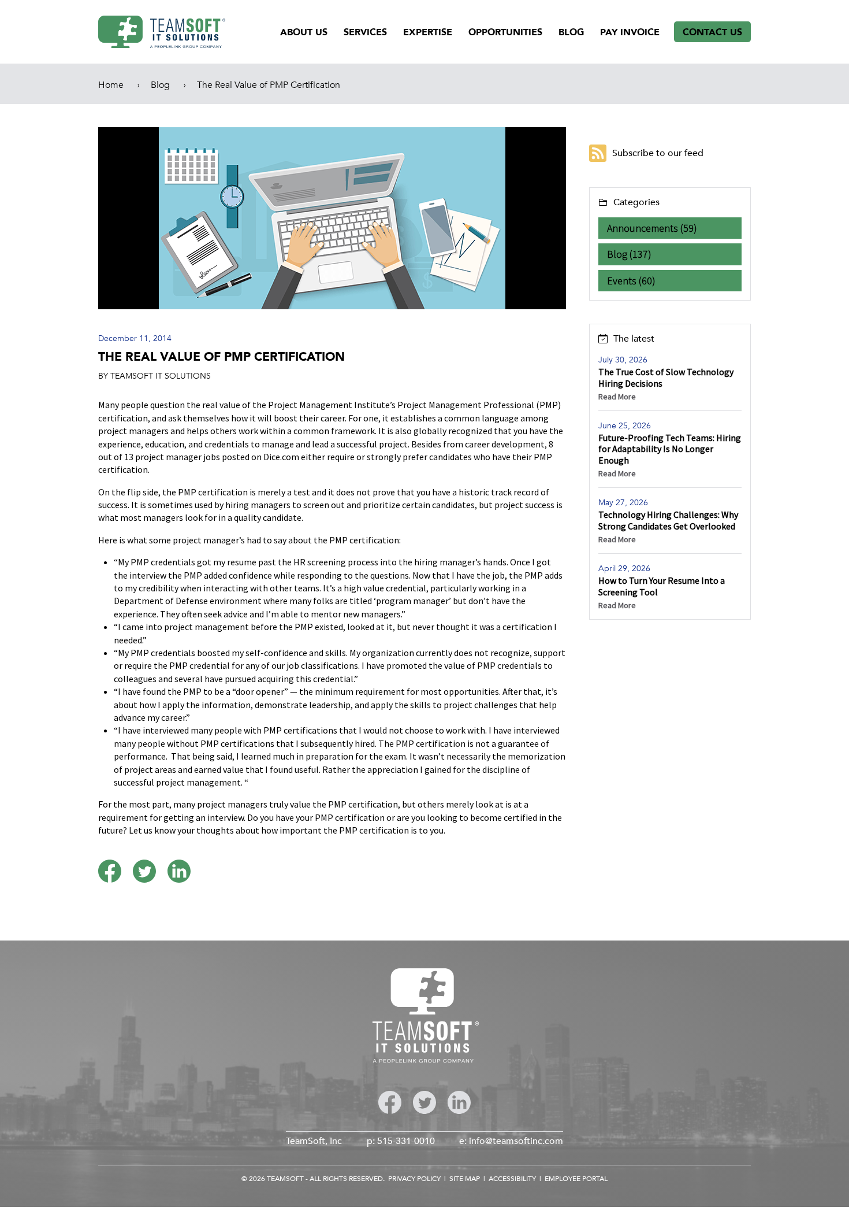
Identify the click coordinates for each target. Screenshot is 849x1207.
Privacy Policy (414, 1178)
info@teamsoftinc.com (516, 1141)
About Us (303, 32)
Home (111, 85)
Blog (571, 32)
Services (365, 32)
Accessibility (512, 1178)
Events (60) (631, 280)
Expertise (427, 32)
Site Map (464, 1178)
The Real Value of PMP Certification (268, 85)
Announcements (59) (652, 228)
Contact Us (712, 32)
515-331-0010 (406, 1141)
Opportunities (505, 32)
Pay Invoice (630, 32)
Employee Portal (576, 1178)
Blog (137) (629, 254)
